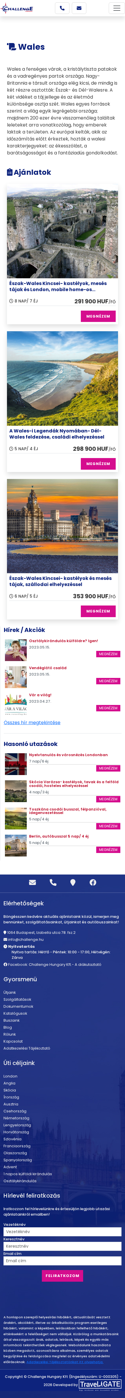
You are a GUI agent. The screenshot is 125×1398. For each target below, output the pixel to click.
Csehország (14, 1111)
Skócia (9, 1090)
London (10, 1076)
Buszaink (11, 1020)
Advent (10, 1166)
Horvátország (16, 1132)
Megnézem (108, 653)
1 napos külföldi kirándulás (27, 1173)
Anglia (9, 1083)
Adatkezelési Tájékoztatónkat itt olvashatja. (64, 1362)
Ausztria (10, 1104)
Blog (7, 1027)
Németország (16, 1118)
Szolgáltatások (17, 999)
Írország (11, 1097)
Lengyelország (17, 1125)
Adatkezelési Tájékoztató (26, 1048)
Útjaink (9, 992)
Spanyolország (17, 1159)
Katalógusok (15, 1013)
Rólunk (9, 1034)
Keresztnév (13, 1239)
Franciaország (17, 1146)
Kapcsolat (13, 1041)
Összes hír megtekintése (32, 722)
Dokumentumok (18, 1006)
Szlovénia (12, 1139)
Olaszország (15, 1153)
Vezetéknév (14, 1224)
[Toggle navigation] (117, 8)
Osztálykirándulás (20, 1180)
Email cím (12, 1253)
